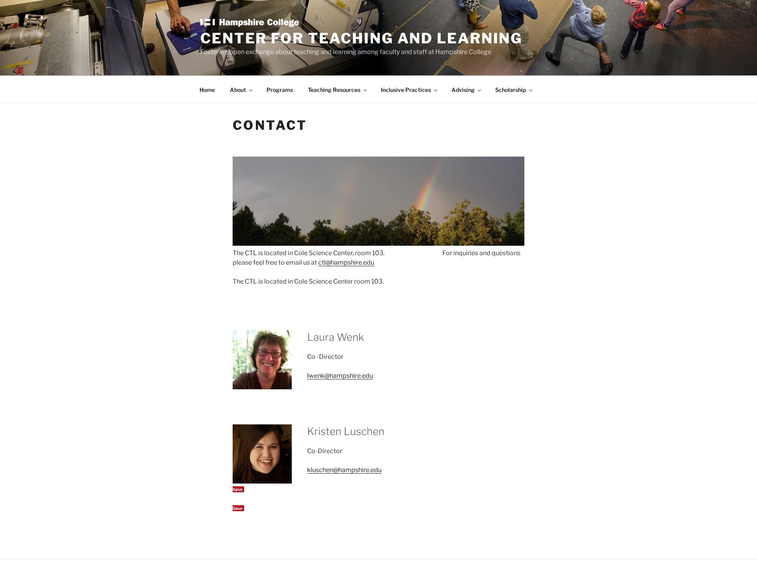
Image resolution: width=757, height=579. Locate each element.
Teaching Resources (334, 89)
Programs (280, 89)
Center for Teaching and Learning (361, 38)
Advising (463, 89)
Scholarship (510, 89)
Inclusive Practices (406, 89)
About (238, 89)
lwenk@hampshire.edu (340, 375)
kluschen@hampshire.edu (344, 470)
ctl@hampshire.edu (346, 262)
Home (207, 89)
